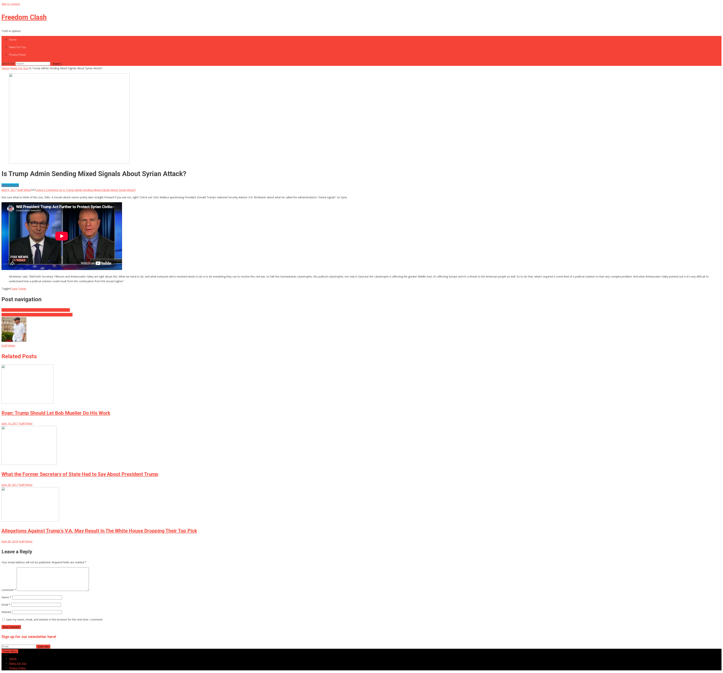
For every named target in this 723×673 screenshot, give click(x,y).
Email (6, 604)
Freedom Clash (24, 17)
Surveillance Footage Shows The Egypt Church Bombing (36, 310)
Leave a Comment (86, 190)
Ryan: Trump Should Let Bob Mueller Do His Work (56, 413)
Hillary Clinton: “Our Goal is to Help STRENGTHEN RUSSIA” (37, 314)
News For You (17, 47)
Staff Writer (24, 190)
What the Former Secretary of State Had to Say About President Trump (80, 474)
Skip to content (11, 4)
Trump (22, 288)
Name (6, 597)
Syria (14, 288)
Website (6, 612)
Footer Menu (10, 651)
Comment (9, 590)
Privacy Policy (17, 54)
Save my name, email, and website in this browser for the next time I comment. (54, 619)
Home (12, 39)
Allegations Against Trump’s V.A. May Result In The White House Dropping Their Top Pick (99, 531)
